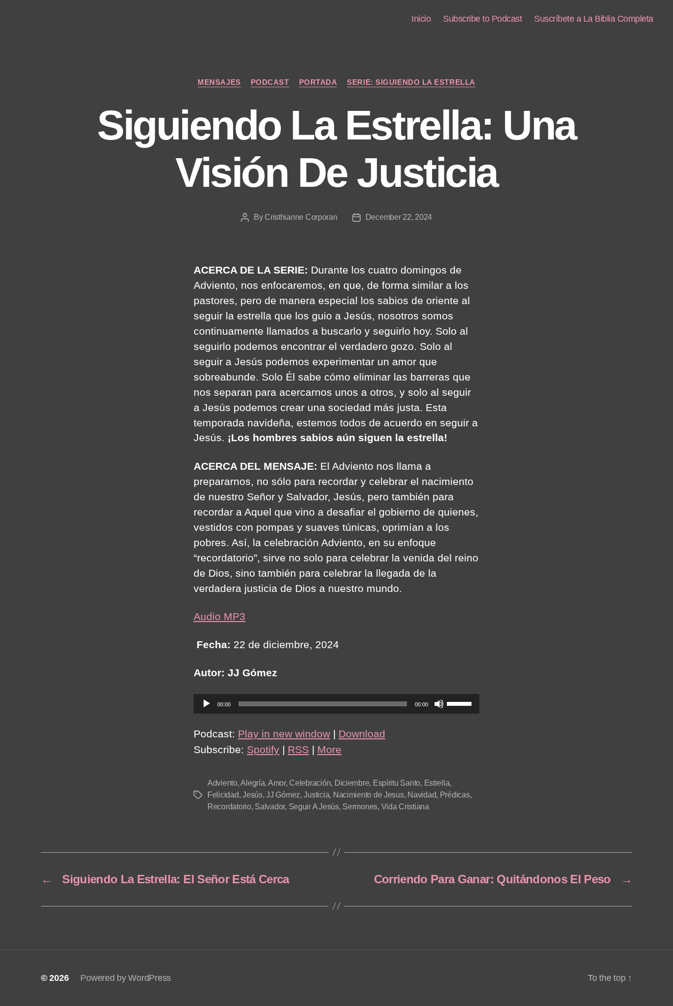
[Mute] (439, 704)
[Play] (206, 704)
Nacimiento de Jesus (368, 795)
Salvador (270, 806)
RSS (298, 749)
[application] (336, 704)
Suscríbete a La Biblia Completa (593, 19)
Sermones (359, 806)
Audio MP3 (219, 616)
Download (361, 733)
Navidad (421, 795)
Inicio (421, 19)
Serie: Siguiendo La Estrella (411, 82)
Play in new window (284, 733)
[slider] (460, 703)
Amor (277, 783)
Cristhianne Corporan (301, 217)
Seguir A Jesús (314, 806)
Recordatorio (229, 806)
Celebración (310, 783)
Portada (318, 82)
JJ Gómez (283, 795)
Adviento (222, 783)
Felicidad (223, 795)
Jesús (252, 795)
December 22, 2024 (399, 217)
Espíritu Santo (396, 783)
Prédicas (455, 795)
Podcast (270, 82)
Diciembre (352, 783)
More (329, 749)
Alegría (252, 783)
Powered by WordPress (125, 978)
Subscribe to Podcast (482, 19)
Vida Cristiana (405, 806)
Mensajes (219, 82)
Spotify (263, 749)
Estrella (437, 783)
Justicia (316, 795)
